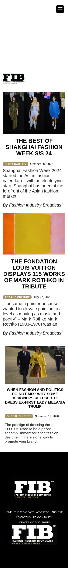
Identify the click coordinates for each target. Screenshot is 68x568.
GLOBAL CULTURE (19, 416)
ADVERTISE (42, 512)
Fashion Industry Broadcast (36, 205)
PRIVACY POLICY (42, 517)
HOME (8, 512)
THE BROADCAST (24, 512)
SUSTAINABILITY (15, 164)
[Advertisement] (34, 34)
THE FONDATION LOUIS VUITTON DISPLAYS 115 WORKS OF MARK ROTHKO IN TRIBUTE (34, 274)
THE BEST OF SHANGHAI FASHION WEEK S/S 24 (34, 147)
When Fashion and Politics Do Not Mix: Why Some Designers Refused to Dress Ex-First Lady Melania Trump (35, 398)
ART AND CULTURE (17, 297)
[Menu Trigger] (60, 9)
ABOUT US (57, 512)
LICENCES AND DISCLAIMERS (34, 522)
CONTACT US (23, 517)
